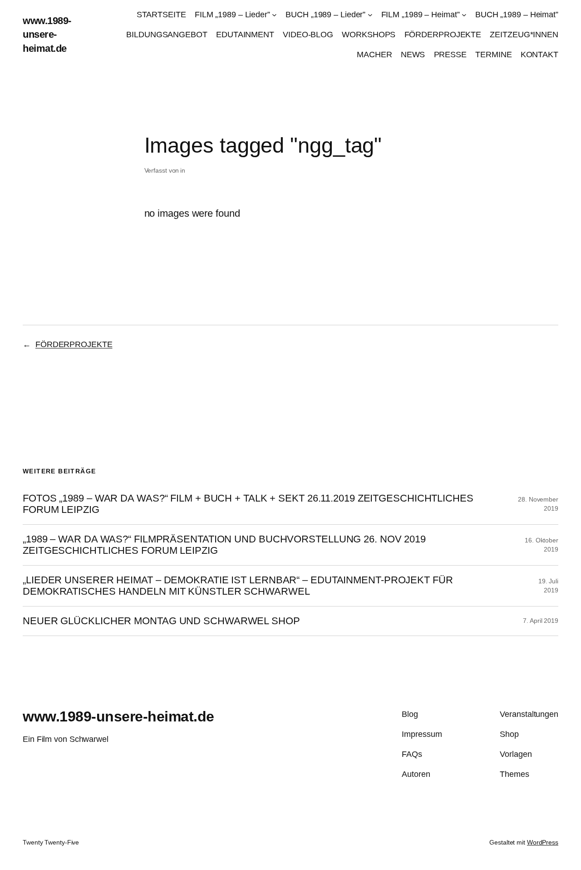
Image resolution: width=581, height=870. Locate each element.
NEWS (413, 54)
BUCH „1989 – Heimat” (516, 14)
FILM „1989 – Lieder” (232, 14)
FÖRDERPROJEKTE (443, 34)
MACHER (374, 54)
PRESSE (450, 54)
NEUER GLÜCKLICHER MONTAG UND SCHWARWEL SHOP (161, 621)
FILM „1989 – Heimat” (420, 14)
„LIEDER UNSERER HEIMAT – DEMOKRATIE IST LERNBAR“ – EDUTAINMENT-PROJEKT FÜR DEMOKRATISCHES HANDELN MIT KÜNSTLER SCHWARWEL (238, 586)
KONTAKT (539, 54)
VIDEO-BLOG (308, 34)
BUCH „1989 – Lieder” (325, 14)
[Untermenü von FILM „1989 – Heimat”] (464, 14)
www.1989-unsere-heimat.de (47, 34)
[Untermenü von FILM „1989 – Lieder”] (274, 14)
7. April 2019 (540, 620)
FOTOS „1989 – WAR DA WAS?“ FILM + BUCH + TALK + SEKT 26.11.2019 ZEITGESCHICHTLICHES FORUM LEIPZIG (248, 504)
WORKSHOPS (368, 34)
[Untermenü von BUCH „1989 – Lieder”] (370, 14)
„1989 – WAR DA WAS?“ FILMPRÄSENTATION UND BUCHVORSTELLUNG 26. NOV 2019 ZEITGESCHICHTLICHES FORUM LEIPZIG (224, 545)
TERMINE (493, 54)
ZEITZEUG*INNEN (524, 34)
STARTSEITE (161, 14)
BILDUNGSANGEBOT (166, 34)
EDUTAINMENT (245, 34)
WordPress (542, 842)
